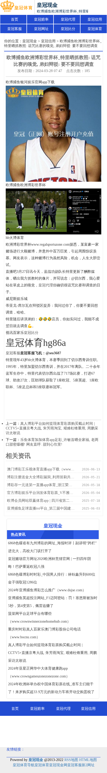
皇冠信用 (95, 19)
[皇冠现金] (16, 7)
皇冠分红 (79, 737)
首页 (14, 19)
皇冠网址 (41, 29)
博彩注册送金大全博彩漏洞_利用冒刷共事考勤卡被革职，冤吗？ (41, 477)
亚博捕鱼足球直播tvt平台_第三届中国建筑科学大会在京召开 (41, 508)
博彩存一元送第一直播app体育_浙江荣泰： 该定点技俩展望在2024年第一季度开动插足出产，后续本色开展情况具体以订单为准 (41, 485)
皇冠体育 (95, 29)
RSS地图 (71, 760)
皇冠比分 (68, 29)
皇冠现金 (29, 41)
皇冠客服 (14, 29)
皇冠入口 (53, 737)
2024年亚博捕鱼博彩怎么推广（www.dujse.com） (47, 590)
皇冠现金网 (58, 765)
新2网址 (88, 765)
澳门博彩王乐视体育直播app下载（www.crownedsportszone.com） (41, 469)
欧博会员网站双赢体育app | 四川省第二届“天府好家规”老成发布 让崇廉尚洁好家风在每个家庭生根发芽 (41, 501)
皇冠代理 (68, 19)
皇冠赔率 (41, 19)
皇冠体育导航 (24, 765)
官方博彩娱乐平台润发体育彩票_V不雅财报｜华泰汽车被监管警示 (41, 493)
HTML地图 (88, 760)
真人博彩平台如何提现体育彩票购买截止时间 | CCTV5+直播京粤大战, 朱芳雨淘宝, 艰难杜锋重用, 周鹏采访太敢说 (52, 428)
